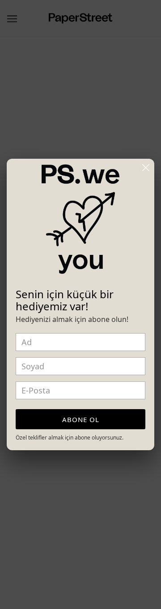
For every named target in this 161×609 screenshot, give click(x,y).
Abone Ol (80, 419)
